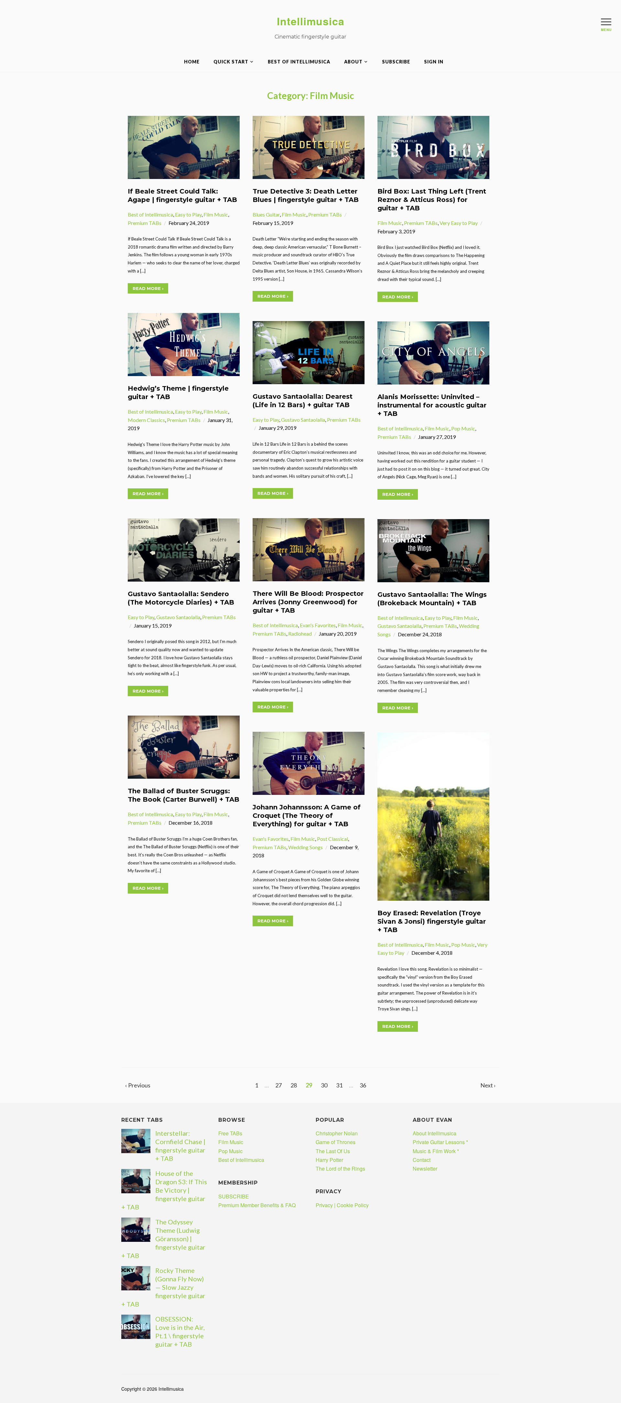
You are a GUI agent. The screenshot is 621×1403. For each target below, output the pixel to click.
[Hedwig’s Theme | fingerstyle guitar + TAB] (184, 344)
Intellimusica (310, 21)
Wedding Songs (305, 847)
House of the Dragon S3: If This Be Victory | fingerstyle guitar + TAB (164, 1190)
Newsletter (425, 1168)
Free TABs (230, 1133)
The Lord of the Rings (340, 1168)
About (353, 61)
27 (278, 1085)
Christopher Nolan (337, 1133)
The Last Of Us (333, 1151)
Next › (488, 1085)
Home (192, 61)
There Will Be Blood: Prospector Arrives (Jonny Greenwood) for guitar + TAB (308, 602)
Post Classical (332, 839)
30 (324, 1085)
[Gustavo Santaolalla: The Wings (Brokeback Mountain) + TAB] (433, 549)
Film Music (215, 214)
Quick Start (230, 61)
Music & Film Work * (436, 1151)
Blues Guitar (266, 214)
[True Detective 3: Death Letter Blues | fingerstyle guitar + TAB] (309, 146)
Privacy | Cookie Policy (342, 1205)
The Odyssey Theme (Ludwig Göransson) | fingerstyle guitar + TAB (163, 1238)
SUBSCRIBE (396, 61)
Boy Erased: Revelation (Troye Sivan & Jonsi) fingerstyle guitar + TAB (431, 921)
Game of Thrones (335, 1142)
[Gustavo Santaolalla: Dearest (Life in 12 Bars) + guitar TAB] (309, 352)
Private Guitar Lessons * (440, 1142)
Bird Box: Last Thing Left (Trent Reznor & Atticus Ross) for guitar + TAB (431, 199)
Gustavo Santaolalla (303, 420)
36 (363, 1085)
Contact (421, 1160)
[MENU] (606, 21)
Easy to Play (188, 214)
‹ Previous (137, 1085)
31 (339, 1085)
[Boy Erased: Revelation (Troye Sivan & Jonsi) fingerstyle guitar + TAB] (433, 815)
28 (293, 1085)
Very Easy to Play (459, 223)
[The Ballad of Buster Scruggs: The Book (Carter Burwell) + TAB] (184, 746)
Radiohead (300, 633)
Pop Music (463, 428)
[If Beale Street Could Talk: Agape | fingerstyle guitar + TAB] (184, 146)
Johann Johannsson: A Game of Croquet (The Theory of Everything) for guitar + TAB (307, 815)
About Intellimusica (434, 1133)
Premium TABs (144, 223)
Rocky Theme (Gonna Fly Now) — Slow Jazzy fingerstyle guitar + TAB (163, 1287)
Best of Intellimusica (299, 61)
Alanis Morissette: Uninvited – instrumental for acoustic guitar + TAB (431, 405)
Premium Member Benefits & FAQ (257, 1205)
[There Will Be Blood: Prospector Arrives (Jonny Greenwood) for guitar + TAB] (309, 549)
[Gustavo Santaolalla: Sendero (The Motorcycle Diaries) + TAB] (184, 549)
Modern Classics (146, 420)
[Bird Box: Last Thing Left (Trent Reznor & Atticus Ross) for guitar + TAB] (433, 146)
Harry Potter (329, 1160)
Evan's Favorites (318, 625)
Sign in (433, 61)
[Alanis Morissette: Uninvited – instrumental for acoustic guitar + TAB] (433, 352)
